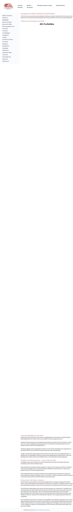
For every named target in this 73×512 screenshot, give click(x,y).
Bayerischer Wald (7, 24)
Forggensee (5, 35)
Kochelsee (5, 41)
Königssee (5, 44)
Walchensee (5, 61)
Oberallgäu (5, 48)
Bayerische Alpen (7, 22)
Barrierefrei (30, 7)
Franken (4, 37)
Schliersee (5, 54)
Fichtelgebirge (6, 33)
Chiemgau (5, 28)
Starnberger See (6, 57)
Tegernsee (5, 59)
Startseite (20, 5)
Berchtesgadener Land (8, 26)
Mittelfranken (5, 46)
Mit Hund (29, 5)
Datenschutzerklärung (44, 510)
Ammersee (5, 20)
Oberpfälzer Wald (6, 52)
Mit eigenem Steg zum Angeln (44, 5)
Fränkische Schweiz (7, 39)
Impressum (37, 510)
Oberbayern (5, 50)
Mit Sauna (20, 7)
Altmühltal (5, 17)
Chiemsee (5, 30)
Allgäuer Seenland (7, 15)
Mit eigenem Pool (60, 5)
